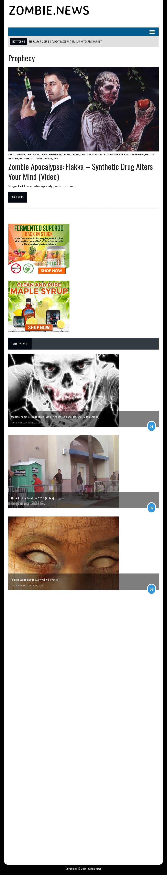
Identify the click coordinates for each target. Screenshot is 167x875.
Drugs (149, 154)
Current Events (118, 154)
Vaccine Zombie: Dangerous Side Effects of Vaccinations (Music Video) (54, 416)
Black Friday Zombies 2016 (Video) (32, 498)
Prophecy (26, 158)
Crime (66, 154)
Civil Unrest (16, 154)
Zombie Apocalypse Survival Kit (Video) (34, 579)
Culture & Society (92, 154)
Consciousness (51, 154)
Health (13, 158)
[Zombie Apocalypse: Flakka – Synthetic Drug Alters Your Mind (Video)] (83, 149)
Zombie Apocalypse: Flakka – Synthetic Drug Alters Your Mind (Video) (80, 171)
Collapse (32, 154)
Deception (137, 154)
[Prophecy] (49, 14)
